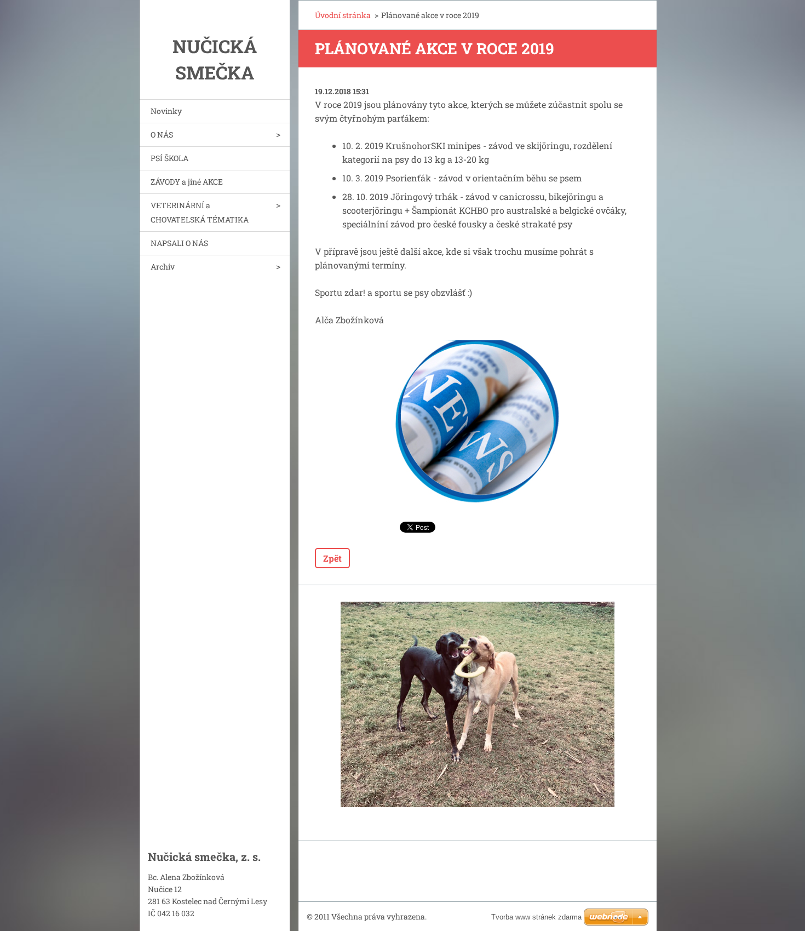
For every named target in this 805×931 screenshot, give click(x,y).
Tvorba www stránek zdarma (536, 917)
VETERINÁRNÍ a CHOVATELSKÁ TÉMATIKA (200, 212)
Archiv (163, 266)
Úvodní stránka (343, 15)
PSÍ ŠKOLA (169, 158)
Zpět (332, 558)
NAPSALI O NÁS (179, 243)
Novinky (166, 111)
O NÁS (162, 134)
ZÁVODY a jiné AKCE (187, 181)
